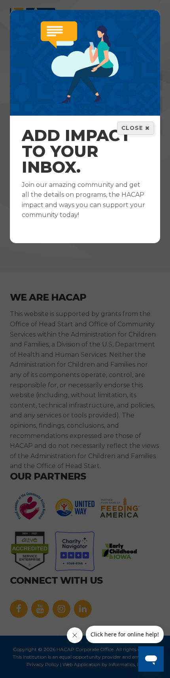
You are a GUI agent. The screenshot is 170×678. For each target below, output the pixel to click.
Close (133, 128)
